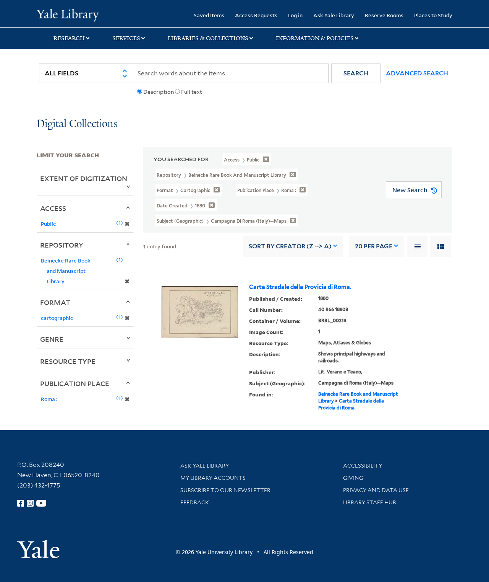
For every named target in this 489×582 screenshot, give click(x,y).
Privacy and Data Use (376, 490)
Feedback (194, 502)
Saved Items (209, 15)
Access (53, 208)
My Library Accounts (213, 478)
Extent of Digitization (83, 178)
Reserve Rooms (384, 15)
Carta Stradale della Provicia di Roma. (300, 287)
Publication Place (74, 383)
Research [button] (69, 38)
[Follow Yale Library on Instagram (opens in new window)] (30, 503)
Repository (61, 244)
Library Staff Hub (369, 502)
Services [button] (126, 38)
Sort (290, 246)
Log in (295, 15)
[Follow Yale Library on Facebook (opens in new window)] (20, 503)
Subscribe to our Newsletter (225, 490)
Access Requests (256, 15)
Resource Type (68, 361)
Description (158, 92)
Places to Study (433, 15)
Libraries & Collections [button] (208, 38)
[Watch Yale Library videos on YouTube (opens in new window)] (41, 503)
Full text (191, 92)
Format (55, 302)
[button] (356, 73)
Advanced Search (417, 73)
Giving (353, 478)
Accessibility (362, 466)
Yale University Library (68, 14)
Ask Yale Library (333, 15)
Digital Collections (77, 124)
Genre (51, 339)
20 (373, 246)
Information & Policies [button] (315, 38)
